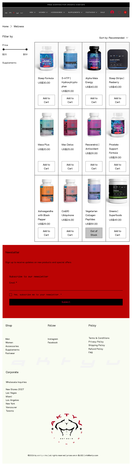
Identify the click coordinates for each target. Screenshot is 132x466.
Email (13, 282)
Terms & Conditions (99, 337)
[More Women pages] (47, 12)
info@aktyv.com (91, 455)
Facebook (53, 342)
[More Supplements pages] (81, 12)
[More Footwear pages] (96, 12)
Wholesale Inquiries (16, 382)
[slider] (3, 49)
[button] (125, 12)
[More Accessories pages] (64, 12)
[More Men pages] (35, 12)
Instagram (53, 338)
